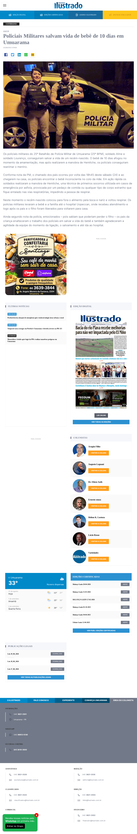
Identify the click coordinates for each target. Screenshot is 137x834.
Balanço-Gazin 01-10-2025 (82, 607)
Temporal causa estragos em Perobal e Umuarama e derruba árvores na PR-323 (34, 329)
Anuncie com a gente (122, 15)
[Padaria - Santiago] (35, 264)
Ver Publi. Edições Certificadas (101, 631)
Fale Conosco (41, 700)
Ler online (101, 415)
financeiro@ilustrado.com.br (94, 821)
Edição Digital (19, 15)
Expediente (68, 700)
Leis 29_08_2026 (13, 654)
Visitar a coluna (98, 453)
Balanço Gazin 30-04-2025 (82, 615)
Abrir (125, 584)
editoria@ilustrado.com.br (93, 780)
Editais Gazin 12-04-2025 (81, 622)
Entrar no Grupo (15, 826)
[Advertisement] (101, 259)
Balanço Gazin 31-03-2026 (82, 592)
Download (57, 654)
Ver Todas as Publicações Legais (36, 677)
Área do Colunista (123, 700)
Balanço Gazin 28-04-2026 (82, 584)
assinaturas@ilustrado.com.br (26, 780)
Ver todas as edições (101, 422)
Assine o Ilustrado (87, 15)
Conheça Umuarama (96, 700)
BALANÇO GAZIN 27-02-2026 (84, 600)
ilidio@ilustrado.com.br (92, 800)
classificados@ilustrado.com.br (27, 800)
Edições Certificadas (53, 15)
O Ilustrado (13, 700)
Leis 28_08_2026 (13, 661)
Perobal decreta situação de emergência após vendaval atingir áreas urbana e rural (35, 318)
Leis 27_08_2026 (13, 669)
